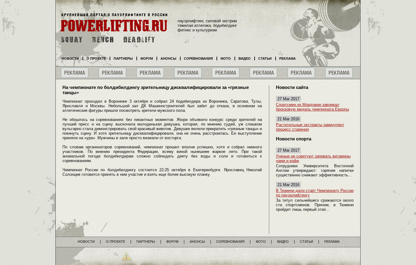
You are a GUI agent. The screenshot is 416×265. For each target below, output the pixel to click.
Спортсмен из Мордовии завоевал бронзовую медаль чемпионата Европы (312, 106)
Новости (70, 58)
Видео (244, 58)
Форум (146, 58)
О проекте (96, 58)
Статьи (265, 58)
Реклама (287, 58)
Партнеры (123, 58)
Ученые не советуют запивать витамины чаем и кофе (313, 158)
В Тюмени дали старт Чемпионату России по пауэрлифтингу (315, 192)
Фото (225, 58)
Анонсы (168, 58)
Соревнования (198, 58)
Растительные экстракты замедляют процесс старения (310, 127)
